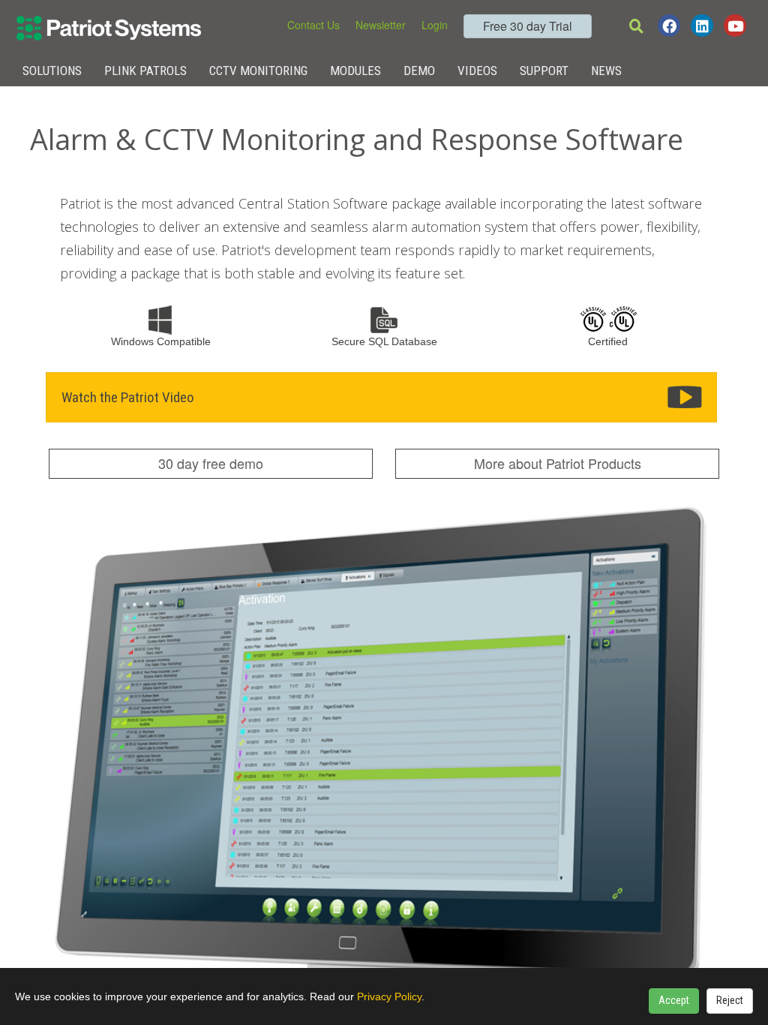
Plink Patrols (145, 70)
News (606, 70)
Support (544, 70)
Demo (419, 70)
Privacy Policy (389, 996)
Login (435, 24)
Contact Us (313, 24)
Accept (673, 1000)
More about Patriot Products (557, 463)
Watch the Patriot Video (128, 397)
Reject (729, 1000)
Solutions (52, 70)
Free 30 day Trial (527, 26)
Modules (355, 70)
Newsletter (381, 24)
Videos (477, 70)
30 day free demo (210, 463)
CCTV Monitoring (258, 70)
